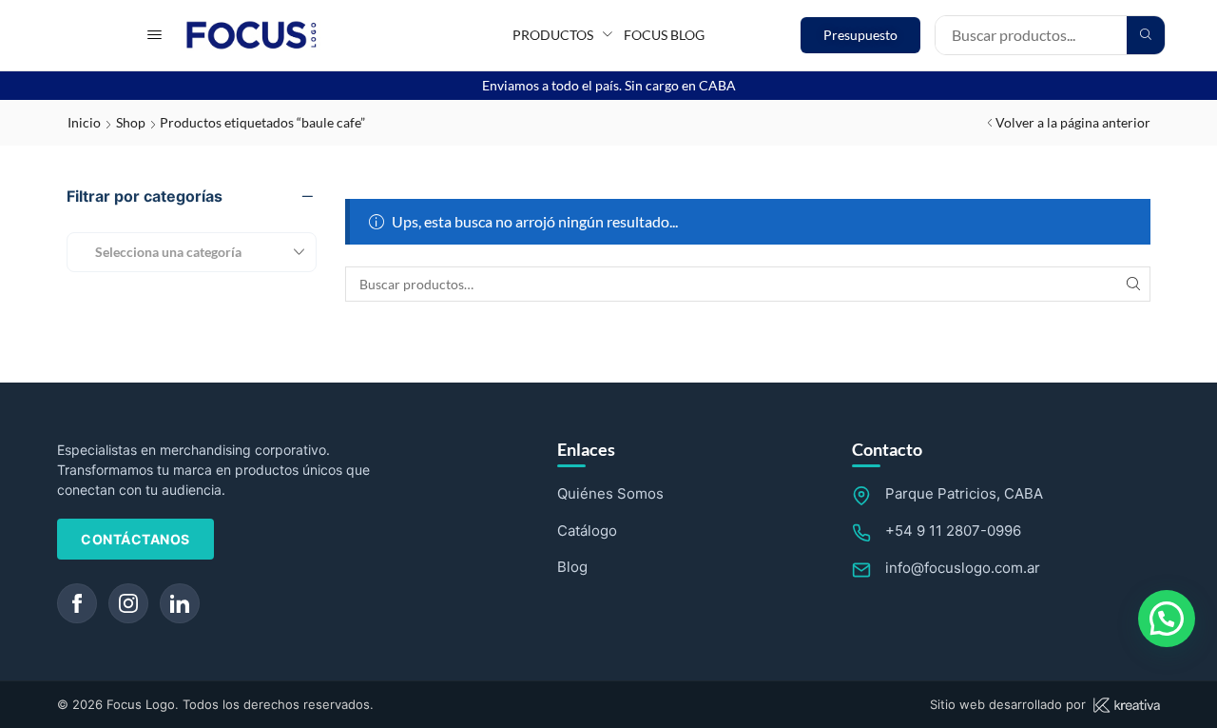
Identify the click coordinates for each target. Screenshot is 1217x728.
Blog (572, 567)
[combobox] (192, 252)
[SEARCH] (1132, 284)
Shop (130, 122)
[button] (154, 35)
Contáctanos (135, 539)
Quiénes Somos (610, 493)
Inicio (84, 122)
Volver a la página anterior (1072, 122)
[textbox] (161, 252)
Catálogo (587, 530)
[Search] (1146, 35)
